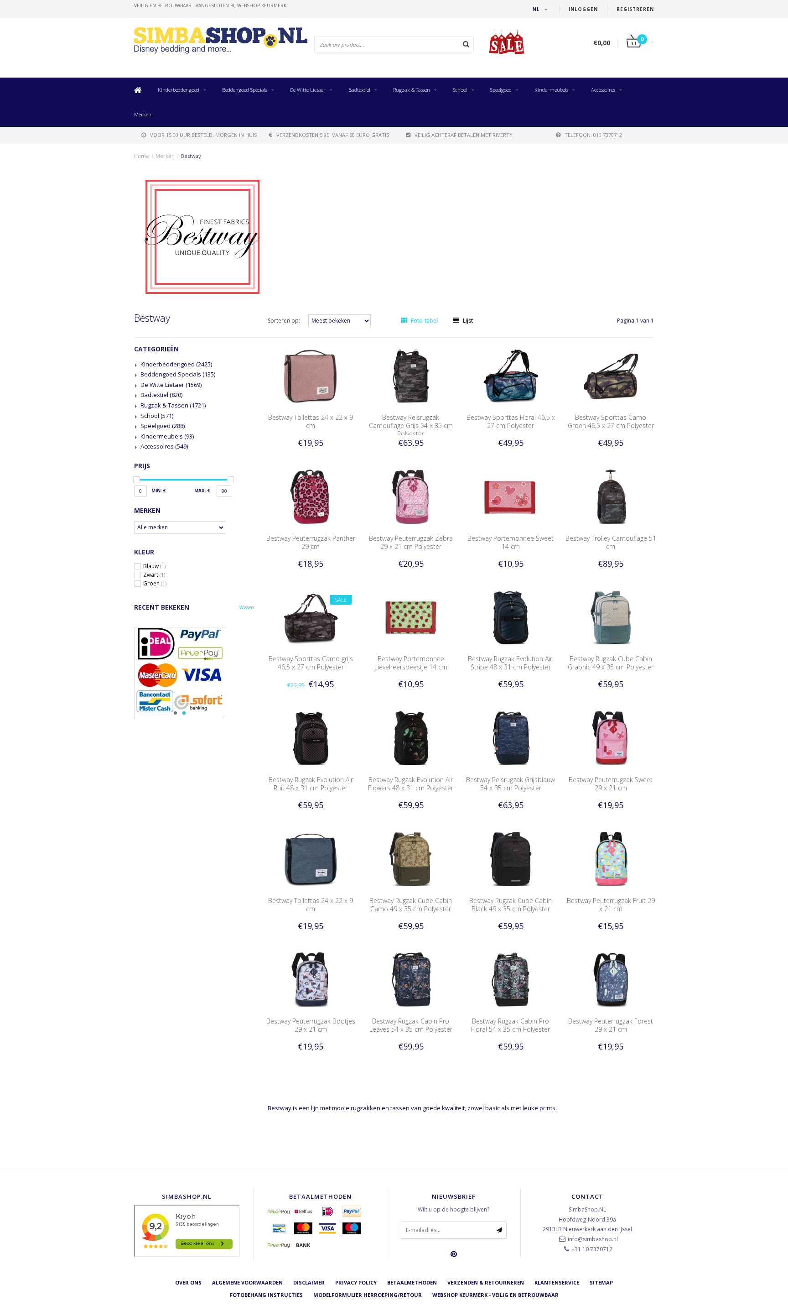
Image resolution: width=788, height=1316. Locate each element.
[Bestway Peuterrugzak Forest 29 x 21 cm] (611, 979)
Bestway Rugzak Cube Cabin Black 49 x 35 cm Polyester (510, 904)
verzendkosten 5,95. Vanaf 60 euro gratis (332, 134)
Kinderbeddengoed (178, 89)
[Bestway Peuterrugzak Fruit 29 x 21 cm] (611, 858)
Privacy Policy (356, 1282)
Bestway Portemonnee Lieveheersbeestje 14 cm (410, 662)
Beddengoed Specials (244, 89)
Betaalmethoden (412, 1282)
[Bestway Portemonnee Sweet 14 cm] (511, 496)
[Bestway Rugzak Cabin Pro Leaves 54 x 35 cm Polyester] (411, 979)
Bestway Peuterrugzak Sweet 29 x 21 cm (611, 783)
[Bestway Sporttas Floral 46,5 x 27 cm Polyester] (511, 375)
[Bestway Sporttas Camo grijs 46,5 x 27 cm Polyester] (310, 617)
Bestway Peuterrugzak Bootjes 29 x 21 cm (310, 1025)
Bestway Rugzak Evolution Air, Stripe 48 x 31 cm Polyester (511, 662)
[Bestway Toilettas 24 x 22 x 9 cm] (310, 375)
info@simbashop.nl (593, 1239)
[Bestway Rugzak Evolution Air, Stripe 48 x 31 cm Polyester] (511, 617)
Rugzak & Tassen (411, 89)
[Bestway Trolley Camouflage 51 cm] (611, 496)
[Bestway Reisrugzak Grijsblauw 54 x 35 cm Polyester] (511, 738)
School (460, 89)
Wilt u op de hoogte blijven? (453, 1209)
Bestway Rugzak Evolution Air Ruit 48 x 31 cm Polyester (311, 783)
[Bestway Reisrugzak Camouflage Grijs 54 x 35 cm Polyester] (411, 375)
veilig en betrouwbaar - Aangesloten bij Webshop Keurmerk (210, 5)
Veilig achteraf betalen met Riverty (464, 134)
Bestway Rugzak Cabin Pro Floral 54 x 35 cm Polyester (510, 1025)
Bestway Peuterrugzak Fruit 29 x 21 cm (611, 904)
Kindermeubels (551, 89)
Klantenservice (556, 1282)
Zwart (154, 575)
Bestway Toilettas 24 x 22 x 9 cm (310, 421)
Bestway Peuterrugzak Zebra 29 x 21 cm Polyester (411, 542)
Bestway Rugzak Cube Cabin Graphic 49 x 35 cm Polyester (610, 662)
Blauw (154, 566)
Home (141, 155)
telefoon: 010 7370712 (593, 134)
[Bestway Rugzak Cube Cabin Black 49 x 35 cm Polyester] (511, 858)
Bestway (191, 155)
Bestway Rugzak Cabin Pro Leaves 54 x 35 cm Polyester (410, 1025)
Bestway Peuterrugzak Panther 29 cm (310, 542)
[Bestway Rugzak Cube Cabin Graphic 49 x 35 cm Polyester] (611, 617)
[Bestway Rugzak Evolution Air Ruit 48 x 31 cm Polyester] (310, 738)
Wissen (246, 607)
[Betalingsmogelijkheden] (194, 672)
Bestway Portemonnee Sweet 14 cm (510, 542)
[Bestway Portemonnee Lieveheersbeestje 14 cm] (411, 617)
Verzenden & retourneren (485, 1282)
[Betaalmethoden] (279, 1211)
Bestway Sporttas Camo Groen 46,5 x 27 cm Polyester (611, 421)
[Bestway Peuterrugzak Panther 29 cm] (310, 496)
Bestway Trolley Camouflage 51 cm (610, 542)
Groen (154, 583)
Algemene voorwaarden (247, 1282)
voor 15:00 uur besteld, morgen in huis (203, 134)
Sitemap (601, 1282)
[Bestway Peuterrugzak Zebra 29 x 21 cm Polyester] (411, 496)
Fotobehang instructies (266, 1294)
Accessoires (603, 89)
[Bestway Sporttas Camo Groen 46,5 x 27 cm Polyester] (611, 375)
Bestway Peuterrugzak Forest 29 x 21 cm (610, 1025)
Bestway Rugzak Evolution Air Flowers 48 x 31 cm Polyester (410, 783)
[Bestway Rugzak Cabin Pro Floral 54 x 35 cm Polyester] (511, 979)
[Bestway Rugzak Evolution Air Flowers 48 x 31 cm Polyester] (411, 738)
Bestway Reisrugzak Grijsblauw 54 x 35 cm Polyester (510, 783)
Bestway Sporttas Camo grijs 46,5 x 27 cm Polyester (311, 662)
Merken (142, 114)
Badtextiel (359, 89)
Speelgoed (501, 89)
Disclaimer (309, 1282)
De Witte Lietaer (308, 89)
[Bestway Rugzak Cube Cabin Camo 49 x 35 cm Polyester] (411, 858)
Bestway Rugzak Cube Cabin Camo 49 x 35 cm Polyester (410, 904)
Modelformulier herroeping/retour (367, 1294)
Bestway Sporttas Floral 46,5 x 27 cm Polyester (511, 421)
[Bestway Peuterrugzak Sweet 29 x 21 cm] (611, 738)
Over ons (188, 1282)
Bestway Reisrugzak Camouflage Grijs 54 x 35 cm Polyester (411, 425)
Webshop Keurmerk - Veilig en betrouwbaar (495, 1294)
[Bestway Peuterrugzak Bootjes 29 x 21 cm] (310, 979)
